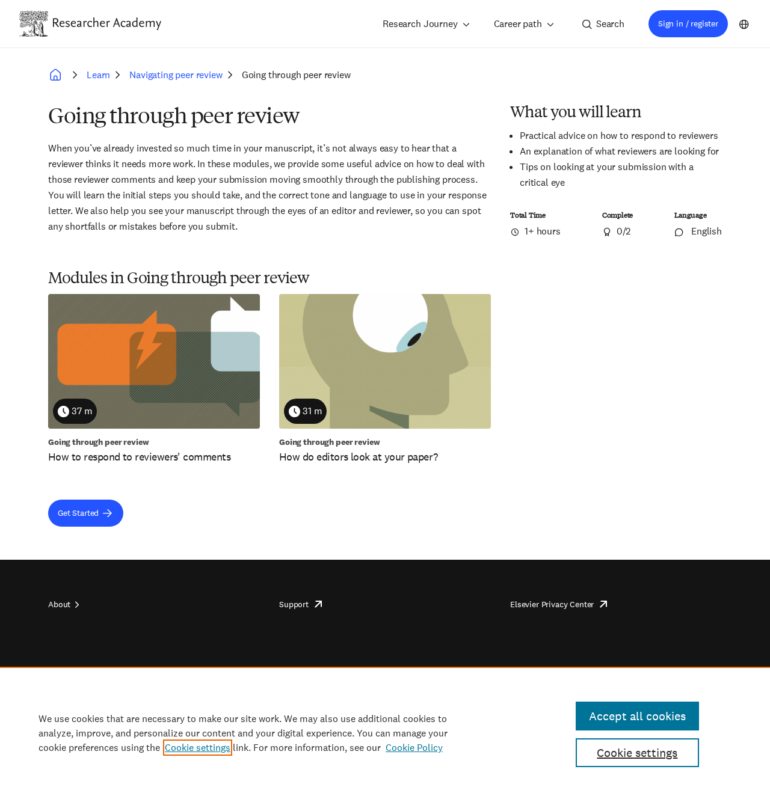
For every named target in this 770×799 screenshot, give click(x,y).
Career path (518, 23)
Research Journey (420, 23)
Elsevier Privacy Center (552, 604)
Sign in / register (688, 23)
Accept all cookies (637, 716)
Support (294, 604)
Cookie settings (197, 747)
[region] (385, 733)
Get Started (78, 512)
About (59, 604)
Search (610, 23)
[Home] (107, 23)
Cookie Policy (414, 747)
